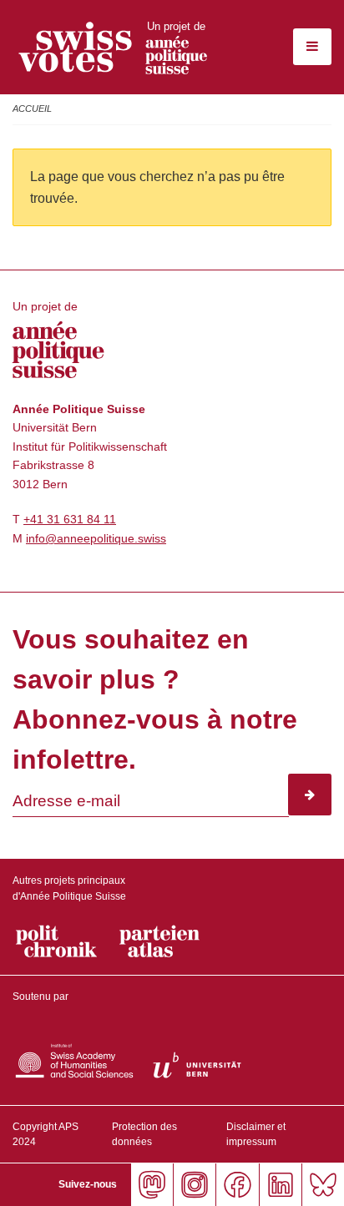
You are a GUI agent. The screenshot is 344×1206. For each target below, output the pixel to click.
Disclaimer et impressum (256, 1134)
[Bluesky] (322, 1184)
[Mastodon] (151, 1184)
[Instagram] (194, 1184)
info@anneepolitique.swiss (96, 538)
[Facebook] (236, 1184)
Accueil (32, 108)
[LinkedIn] (280, 1184)
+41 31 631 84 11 (69, 519)
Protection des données (144, 1134)
